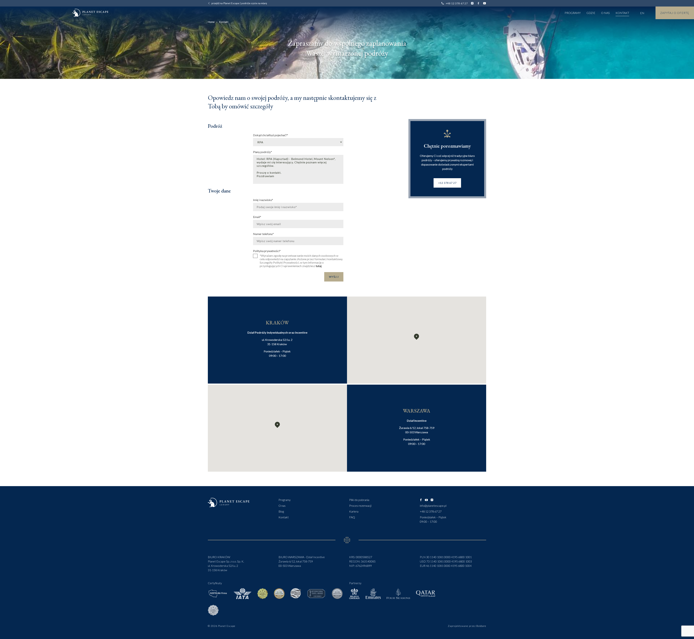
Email (257, 216)
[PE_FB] (421, 500)
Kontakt (622, 12)
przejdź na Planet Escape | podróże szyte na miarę (239, 3)
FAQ (352, 517)
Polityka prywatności (267, 250)
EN (642, 13)
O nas (605, 12)
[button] (416, 337)
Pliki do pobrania (359, 500)
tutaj (319, 266)
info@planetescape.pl (433, 505)
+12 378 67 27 (447, 182)
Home (211, 21)
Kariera (353, 511)
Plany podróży (262, 151)
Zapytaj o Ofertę (674, 12)
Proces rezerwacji (360, 505)
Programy (573, 12)
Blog (281, 511)
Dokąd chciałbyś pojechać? (270, 135)
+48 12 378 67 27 (457, 3)
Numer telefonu (263, 233)
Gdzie (590, 12)
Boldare (481, 625)
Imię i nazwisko (263, 199)
